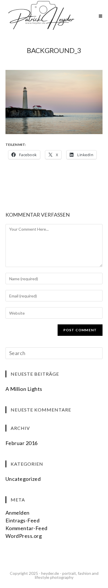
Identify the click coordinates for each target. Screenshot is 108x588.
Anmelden (17, 512)
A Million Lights (23, 389)
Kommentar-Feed (26, 528)
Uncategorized (23, 479)
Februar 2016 (21, 443)
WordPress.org (23, 536)
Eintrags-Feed (22, 520)
